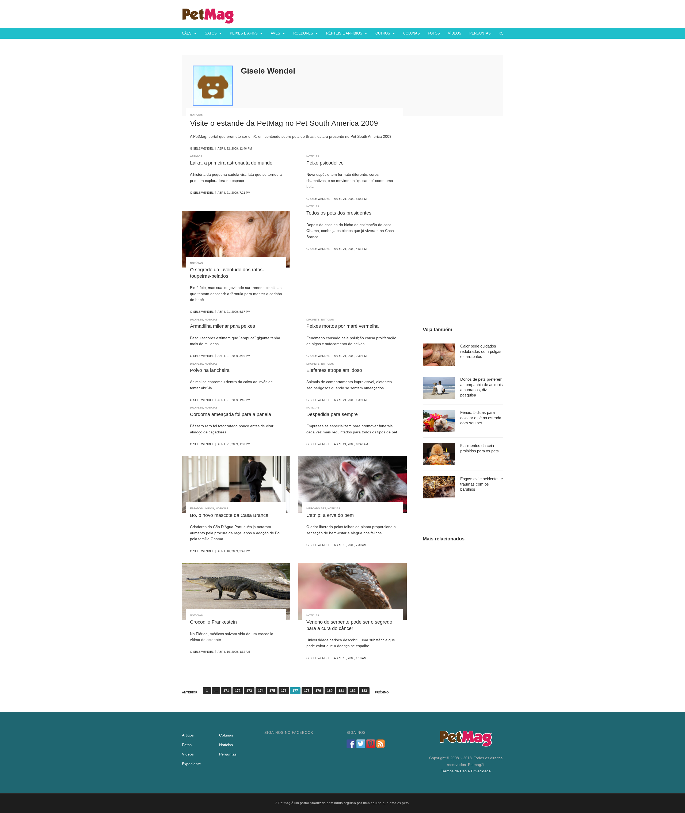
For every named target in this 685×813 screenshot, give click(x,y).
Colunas (411, 33)
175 (272, 691)
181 (341, 691)
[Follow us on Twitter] (360, 743)
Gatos (211, 33)
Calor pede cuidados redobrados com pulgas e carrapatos (480, 351)
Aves (275, 33)
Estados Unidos (202, 508)
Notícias (196, 114)
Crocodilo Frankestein (213, 622)
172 (238, 691)
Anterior (189, 692)
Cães (187, 33)
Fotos (434, 33)
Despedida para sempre (332, 414)
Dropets (196, 319)
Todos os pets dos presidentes (338, 213)
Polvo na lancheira (210, 370)
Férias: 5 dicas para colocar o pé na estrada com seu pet (480, 417)
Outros (382, 33)
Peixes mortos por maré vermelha (342, 326)
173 (249, 691)
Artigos (196, 156)
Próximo (382, 692)
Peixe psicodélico (325, 163)
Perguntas (480, 33)
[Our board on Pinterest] (370, 743)
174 (261, 691)
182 (353, 691)
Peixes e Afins (244, 33)
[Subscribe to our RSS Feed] (380, 743)
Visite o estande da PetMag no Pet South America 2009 (284, 123)
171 (226, 691)
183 (364, 691)
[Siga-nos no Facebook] (351, 743)
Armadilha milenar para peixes (222, 326)
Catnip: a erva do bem (330, 515)
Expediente (191, 764)
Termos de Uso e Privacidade (466, 771)
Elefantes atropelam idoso (334, 370)
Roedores (303, 33)
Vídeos (454, 33)
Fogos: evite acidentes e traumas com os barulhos (481, 483)
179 (318, 691)
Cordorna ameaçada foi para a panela (230, 414)
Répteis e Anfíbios (344, 33)
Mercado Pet (316, 508)
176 (284, 691)
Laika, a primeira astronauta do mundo (231, 163)
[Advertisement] (463, 212)
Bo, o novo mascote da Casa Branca (229, 515)
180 (330, 691)
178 (307, 691)
